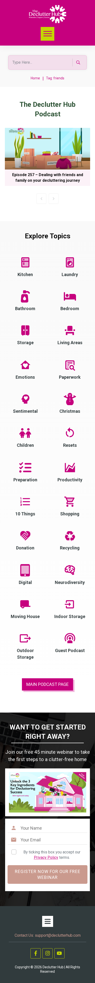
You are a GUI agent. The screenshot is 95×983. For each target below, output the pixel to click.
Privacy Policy (46, 857)
